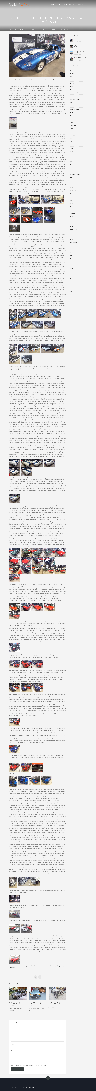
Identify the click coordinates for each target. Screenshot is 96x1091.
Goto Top (48, 1077)
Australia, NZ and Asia (75, 93)
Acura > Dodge (73, 80)
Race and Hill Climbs (74, 236)
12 (38, 29)
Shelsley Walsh (73, 262)
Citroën (71, 119)
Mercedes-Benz (73, 190)
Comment (14, 1030)
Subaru (71, 272)
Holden (71, 145)
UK (70, 281)
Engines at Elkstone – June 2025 (80, 46)
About (58, 4)
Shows (71, 265)
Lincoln (71, 180)
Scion (71, 255)
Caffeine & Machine (74, 109)
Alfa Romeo (72, 83)
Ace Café (72, 73)
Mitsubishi (72, 203)
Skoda (71, 268)
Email (12, 1050)
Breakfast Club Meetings (75, 99)
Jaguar (71, 158)
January (32, 29)
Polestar (72, 219)
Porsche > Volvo (73, 229)
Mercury (72, 193)
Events (65, 4)
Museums (71, 4)
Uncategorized (73, 284)
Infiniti (71, 154)
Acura (71, 76)
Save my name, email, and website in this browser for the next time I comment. (29, 1065)
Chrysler (71, 115)
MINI (71, 200)
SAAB (71, 249)
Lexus (71, 177)
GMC (71, 141)
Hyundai (71, 151)
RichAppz (32, 1087)
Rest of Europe (73, 242)
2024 (25, 29)
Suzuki (71, 275)
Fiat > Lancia (73, 135)
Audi (71, 89)
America (20, 82)
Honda (71, 148)
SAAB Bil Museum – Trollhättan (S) (36, 1003)
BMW (71, 96)
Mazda (71, 187)
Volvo (71, 291)
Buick (71, 102)
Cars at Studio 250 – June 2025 (80, 58)
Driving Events (73, 125)
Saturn (71, 252)
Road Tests (80, 4)
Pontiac (71, 223)
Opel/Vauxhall (73, 213)
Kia (70, 164)
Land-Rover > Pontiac (75, 174)
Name (13, 1044)
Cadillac (71, 106)
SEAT (71, 258)
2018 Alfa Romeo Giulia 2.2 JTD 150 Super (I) (35, 977)
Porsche (72, 226)
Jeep (71, 161)
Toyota (71, 278)
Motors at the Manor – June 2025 (79, 39)
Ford (71, 138)
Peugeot (72, 216)
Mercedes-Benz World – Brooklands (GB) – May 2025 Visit (57, 1004)
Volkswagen (72, 288)
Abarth (71, 70)
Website (13, 1057)
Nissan (71, 210)
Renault (71, 239)
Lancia (71, 167)
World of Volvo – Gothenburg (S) (15, 1003)
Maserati (72, 184)
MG (70, 197)
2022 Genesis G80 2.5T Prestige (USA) (80, 52)
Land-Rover (72, 171)
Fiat (70, 132)
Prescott (72, 232)
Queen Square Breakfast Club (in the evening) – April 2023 (40, 977)
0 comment (37, 82)
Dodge (71, 122)
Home (52, 4)
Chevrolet (72, 112)
